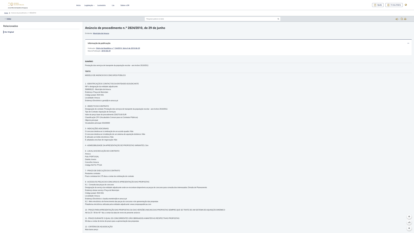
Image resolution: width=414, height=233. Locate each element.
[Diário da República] (16, 5)
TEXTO (88, 71)
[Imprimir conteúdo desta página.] (405, 19)
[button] (16, 4)
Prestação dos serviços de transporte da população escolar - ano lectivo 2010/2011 (116, 65)
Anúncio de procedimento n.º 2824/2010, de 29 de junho (125, 28)
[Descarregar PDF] (402, 19)
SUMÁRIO (89, 61)
